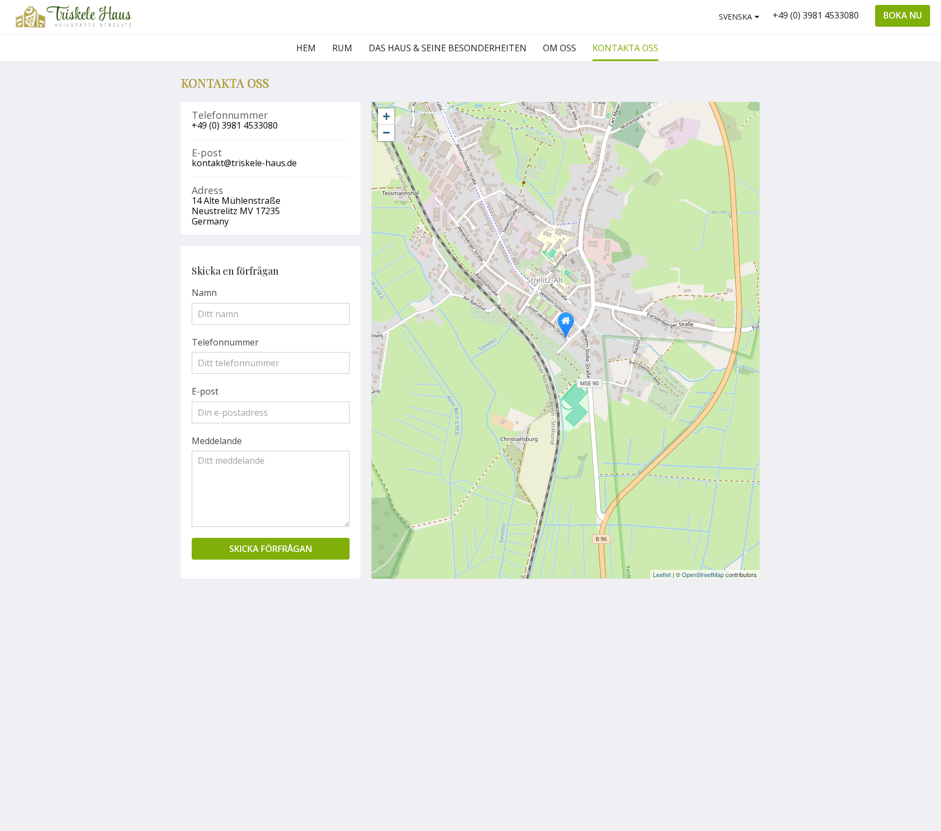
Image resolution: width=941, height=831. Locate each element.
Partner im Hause (605, 686)
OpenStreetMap (703, 574)
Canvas (734, 729)
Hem (593, 626)
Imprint (599, 663)
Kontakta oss (611, 654)
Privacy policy (611, 672)
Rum (593, 635)
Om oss (599, 645)
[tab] (613, 608)
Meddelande (217, 441)
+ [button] (386, 116)
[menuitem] (306, 48)
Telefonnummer (225, 342)
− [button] (386, 132)
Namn (204, 293)
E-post (205, 391)
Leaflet (662, 574)
